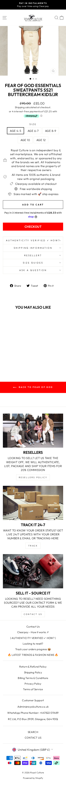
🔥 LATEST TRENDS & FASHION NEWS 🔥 (33, 654)
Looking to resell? (33, 643)
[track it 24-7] (33, 503)
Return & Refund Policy (33, 666)
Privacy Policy (33, 683)
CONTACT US (33, 737)
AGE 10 (25, 140)
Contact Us (33, 626)
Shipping (20, 107)
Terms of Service (33, 689)
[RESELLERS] (33, 431)
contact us (33, 614)
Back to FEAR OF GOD (35, 387)
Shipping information (33, 247)
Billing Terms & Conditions (33, 678)
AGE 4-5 (15, 131)
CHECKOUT (33, 227)
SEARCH (33, 732)
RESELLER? (33, 255)
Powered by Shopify (33, 778)
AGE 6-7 (33, 131)
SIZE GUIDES (33, 262)
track (33, 545)
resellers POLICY (33, 477)
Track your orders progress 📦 (33, 649)
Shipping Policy (33, 672)
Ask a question (33, 270)
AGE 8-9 (50, 131)
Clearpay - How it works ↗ (33, 632)
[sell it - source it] (33, 571)
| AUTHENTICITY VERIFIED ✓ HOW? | (33, 638)
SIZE (33, 124)
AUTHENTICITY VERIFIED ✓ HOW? (33, 240)
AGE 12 (41, 140)
